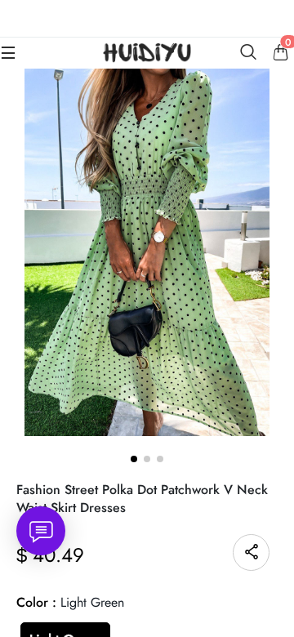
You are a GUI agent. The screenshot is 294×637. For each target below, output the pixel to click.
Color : (70, 602)
